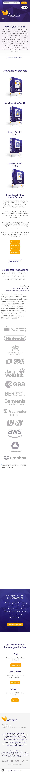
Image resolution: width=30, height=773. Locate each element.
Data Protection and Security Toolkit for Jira (13, 752)
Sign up (15, 700)
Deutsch (24, 7)
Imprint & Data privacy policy (15, 764)
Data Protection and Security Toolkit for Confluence (14, 753)
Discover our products (15, 57)
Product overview (15, 261)
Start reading (16, 665)
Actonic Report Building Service (14, 755)
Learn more (15, 242)
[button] (3, 770)
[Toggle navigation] (3, 18)
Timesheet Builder (17, 757)
